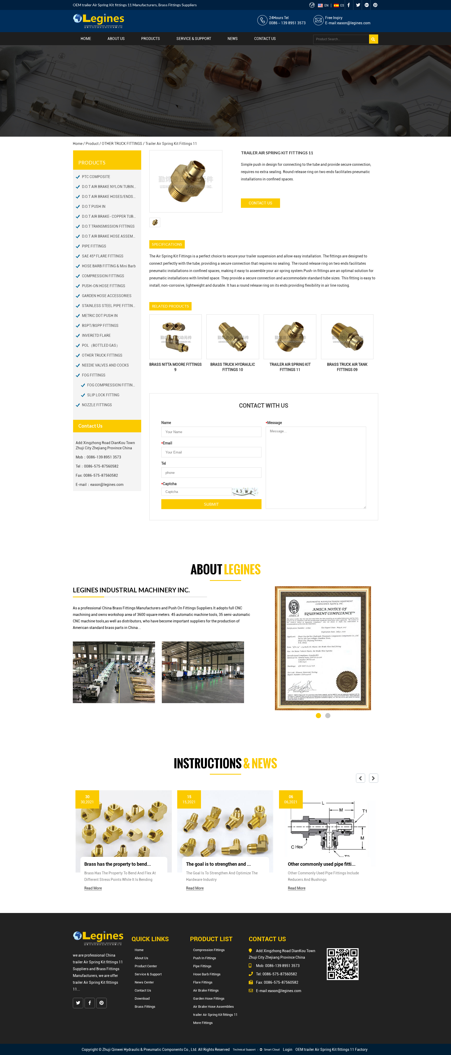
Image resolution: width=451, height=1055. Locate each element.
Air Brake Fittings (206, 990)
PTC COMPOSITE (96, 177)
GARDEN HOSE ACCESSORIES (107, 296)
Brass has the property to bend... (117, 864)
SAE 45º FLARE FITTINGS (102, 256)
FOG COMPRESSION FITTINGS (112, 385)
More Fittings (203, 1023)
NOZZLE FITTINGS (97, 405)
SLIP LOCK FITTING (103, 395)
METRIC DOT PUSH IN (100, 316)
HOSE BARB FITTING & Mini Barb (109, 266)
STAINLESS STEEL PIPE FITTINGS (110, 306)
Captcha (169, 484)
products (150, 39)
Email (166, 443)
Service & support (193, 39)
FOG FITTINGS (93, 375)
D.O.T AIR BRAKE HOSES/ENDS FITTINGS (111, 197)
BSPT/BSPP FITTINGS (100, 325)
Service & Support (148, 974)
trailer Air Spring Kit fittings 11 (215, 1015)
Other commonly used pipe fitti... (321, 864)
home (86, 39)
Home (139, 950)
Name (166, 423)
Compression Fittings (209, 950)
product (92, 144)
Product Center (146, 966)
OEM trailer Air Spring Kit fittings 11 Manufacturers (115, 5)
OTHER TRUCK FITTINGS (122, 144)
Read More (93, 888)
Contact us (265, 39)
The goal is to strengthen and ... (218, 864)
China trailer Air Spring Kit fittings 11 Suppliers (98, 962)
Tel (163, 463)
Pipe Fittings (202, 966)
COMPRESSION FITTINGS (103, 276)
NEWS (233, 39)
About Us (116, 39)
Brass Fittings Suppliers (177, 5)
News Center (144, 982)
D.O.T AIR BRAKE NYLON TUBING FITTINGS (111, 187)
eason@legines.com (353, 23)
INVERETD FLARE (96, 335)
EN (326, 5)
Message (274, 423)
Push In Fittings (204, 958)
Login (287, 1049)
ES (342, 5)
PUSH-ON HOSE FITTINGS (103, 286)
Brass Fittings (145, 1007)
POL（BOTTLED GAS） (101, 345)
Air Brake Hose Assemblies (213, 1007)
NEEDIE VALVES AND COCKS (105, 365)
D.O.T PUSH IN (93, 206)
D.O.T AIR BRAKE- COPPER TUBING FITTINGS (111, 216)
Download (142, 998)
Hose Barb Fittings (207, 974)
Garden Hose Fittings (208, 998)
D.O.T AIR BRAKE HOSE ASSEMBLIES (111, 236)
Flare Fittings (202, 982)
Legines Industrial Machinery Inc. (131, 590)
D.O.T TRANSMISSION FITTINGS (108, 226)
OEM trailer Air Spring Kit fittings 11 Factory (331, 1049)
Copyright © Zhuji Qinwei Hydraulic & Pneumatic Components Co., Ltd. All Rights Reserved (156, 1049)
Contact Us (260, 203)
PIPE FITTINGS (94, 246)
